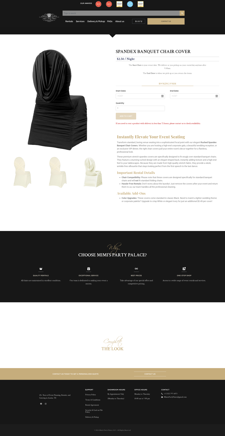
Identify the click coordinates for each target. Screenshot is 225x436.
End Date (174, 91)
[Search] (182, 13)
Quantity (120, 103)
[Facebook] (41, 403)
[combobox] (121, 13)
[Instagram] (45, 403)
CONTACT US (150, 374)
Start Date (121, 91)
